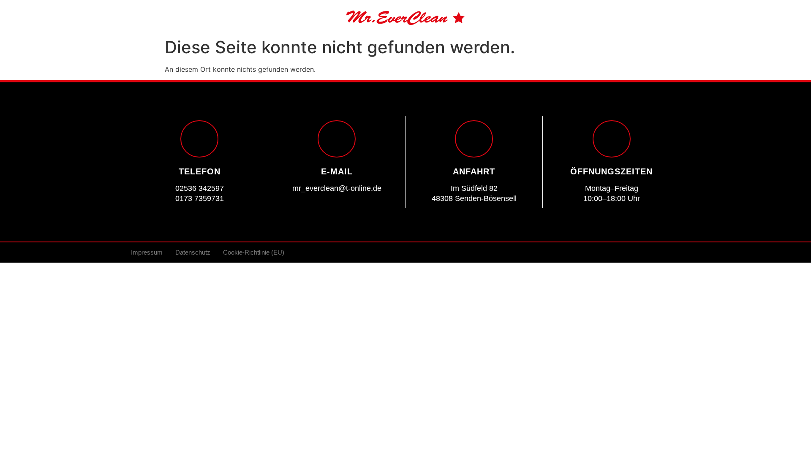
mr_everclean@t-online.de (336, 188)
